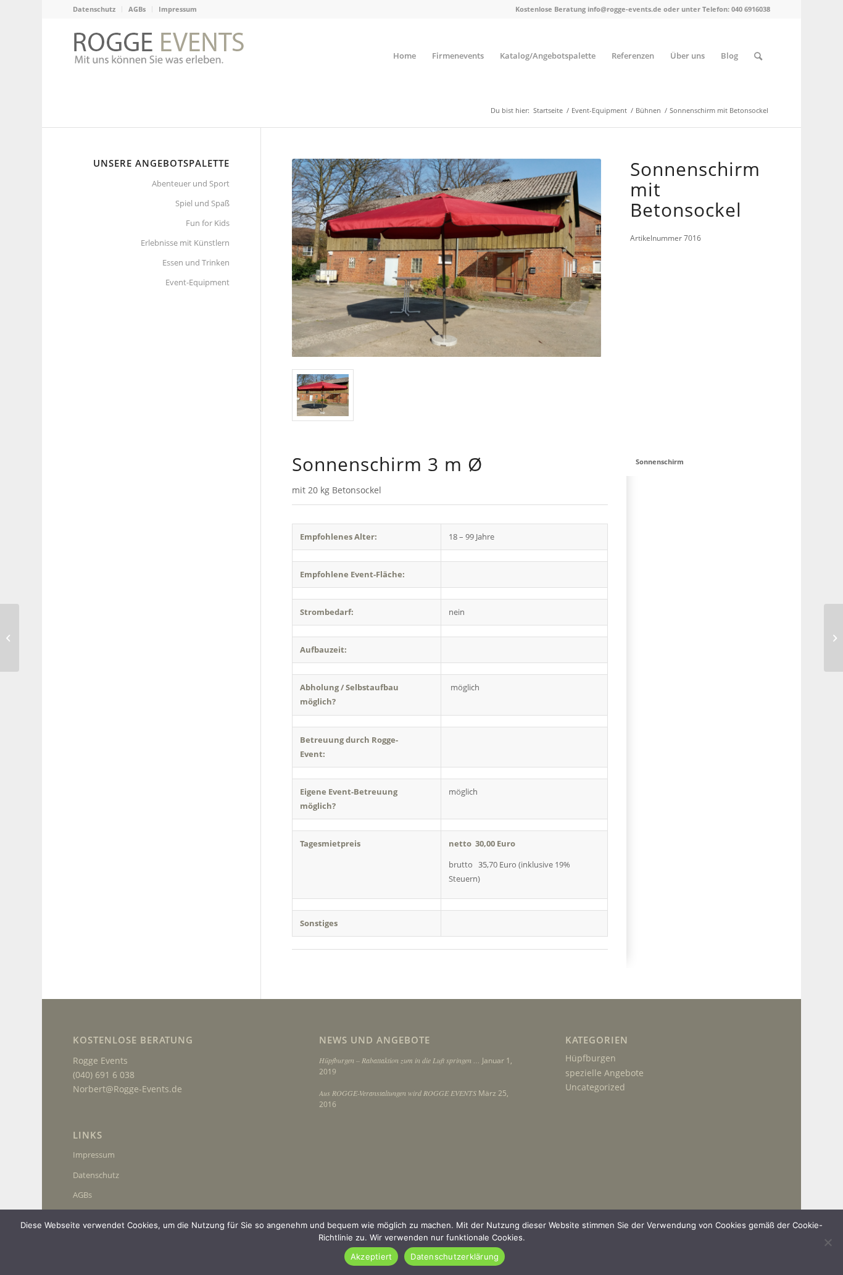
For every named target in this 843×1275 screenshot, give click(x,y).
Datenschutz (94, 9)
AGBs (137, 9)
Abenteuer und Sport (191, 183)
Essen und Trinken (196, 262)
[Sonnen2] (323, 395)
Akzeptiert (371, 1256)
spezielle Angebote (604, 1073)
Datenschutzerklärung (454, 1256)
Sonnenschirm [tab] (660, 461)
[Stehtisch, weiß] (9, 638)
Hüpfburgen (590, 1058)
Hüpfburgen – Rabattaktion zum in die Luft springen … (399, 1060)
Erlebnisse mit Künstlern (185, 242)
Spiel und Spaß (202, 203)
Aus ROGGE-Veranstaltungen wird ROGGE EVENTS (397, 1093)
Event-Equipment (197, 282)
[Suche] (758, 56)
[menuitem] (97, 9)
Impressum (178, 9)
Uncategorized (595, 1087)
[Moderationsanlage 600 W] (833, 638)
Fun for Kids (208, 222)
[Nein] (827, 1242)
